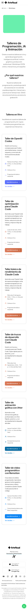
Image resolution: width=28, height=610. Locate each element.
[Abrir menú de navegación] (2, 2)
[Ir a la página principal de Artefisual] (10, 2)
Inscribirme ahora (12, 182)
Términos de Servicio (7, 580)
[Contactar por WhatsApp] (24, 606)
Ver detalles (8, 186)
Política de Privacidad (20, 580)
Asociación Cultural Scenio (14, 553)
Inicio (4, 8)
